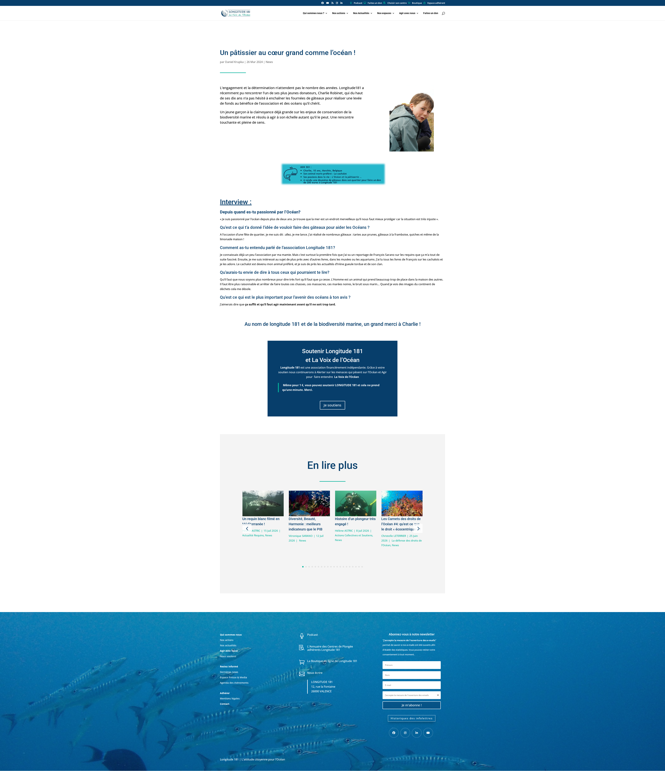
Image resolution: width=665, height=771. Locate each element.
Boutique (417, 3)
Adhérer (225, 693)
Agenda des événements (234, 682)
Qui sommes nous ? (313, 13)
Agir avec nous (407, 13)
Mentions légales (230, 698)
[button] (247, 528)
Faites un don (375, 3)
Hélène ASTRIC (344, 530)
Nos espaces (384, 13)
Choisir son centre (397, 3)
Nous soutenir (228, 656)
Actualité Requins (253, 535)
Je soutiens (332, 405)
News (269, 62)
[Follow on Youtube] (428, 733)
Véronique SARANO (301, 536)
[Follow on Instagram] (405, 733)
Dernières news (229, 672)
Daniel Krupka (234, 62)
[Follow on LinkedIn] (417, 733)
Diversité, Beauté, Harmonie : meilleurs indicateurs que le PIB (305, 524)
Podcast (358, 3)
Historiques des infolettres (412, 718)
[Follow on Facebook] (394, 733)
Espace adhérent (436, 3)
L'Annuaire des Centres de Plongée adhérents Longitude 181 (330, 648)
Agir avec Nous (229, 650)
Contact (224, 703)
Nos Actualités (361, 13)
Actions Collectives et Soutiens (353, 535)
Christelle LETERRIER (393, 536)
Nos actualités (228, 645)
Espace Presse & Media (233, 677)
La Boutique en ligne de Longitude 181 (332, 661)
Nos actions (338, 13)
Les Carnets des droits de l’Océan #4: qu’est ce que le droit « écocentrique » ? (401, 524)
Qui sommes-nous (231, 634)
